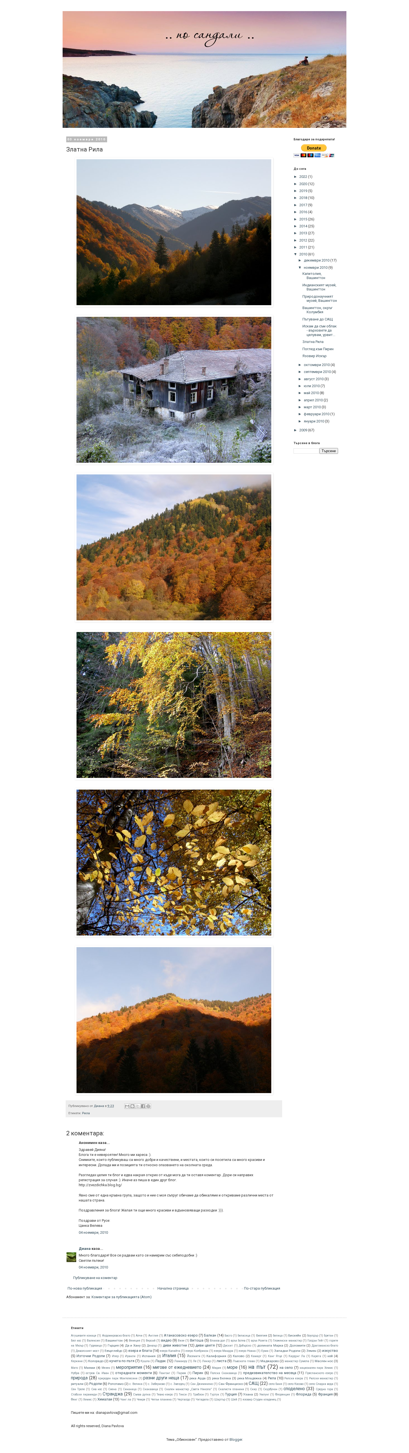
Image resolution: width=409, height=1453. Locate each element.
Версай (151, 1340)
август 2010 (314, 379)
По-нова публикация (85, 1288)
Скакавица (150, 1389)
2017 (303, 205)
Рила (86, 1113)
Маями (89, 1368)
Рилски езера (293, 1378)
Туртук (214, 1394)
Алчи (139, 1335)
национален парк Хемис (316, 1368)
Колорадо (96, 1361)
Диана (85, 1249)
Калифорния (216, 1356)
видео (166, 1340)
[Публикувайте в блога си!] (132, 1106)
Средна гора (324, 1389)
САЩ (254, 1383)
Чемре (141, 1399)
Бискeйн (294, 1335)
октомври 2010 (317, 365)
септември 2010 (318, 372)
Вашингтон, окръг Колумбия (317, 310)
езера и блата (140, 1350)
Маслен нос (324, 1361)
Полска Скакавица (223, 1373)
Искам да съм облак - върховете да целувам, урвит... (319, 330)
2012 (303, 240)
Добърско (245, 1345)
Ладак (160, 1361)
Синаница (130, 1389)
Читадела (202, 1399)
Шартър (219, 1399)
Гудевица (95, 1345)
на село (286, 1367)
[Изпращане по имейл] (127, 1106)
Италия (169, 1355)
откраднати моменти (133, 1373)
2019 (303, 191)
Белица (278, 1335)
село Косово (296, 1384)
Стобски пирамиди (84, 1394)
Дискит (228, 1345)
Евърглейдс (113, 1351)
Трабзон (198, 1394)
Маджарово (269, 1361)
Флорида (303, 1394)
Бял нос (76, 1340)
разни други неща (161, 1377)
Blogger (236, 1439)
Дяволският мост (87, 1351)
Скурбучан (270, 1389)
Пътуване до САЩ (317, 319)
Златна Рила (313, 342)
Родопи (95, 1384)
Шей (234, 1399)
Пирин (198, 1373)
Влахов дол (217, 1340)
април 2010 (314, 400)
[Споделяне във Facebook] (143, 1106)
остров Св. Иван (97, 1373)
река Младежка (249, 1378)
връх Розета (259, 1340)
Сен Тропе (78, 1389)
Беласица (244, 1335)
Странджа (113, 1394)
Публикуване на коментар (95, 1278)
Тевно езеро (164, 1394)
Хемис (87, 1399)
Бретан (328, 1335)
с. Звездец (178, 1384)
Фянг (74, 1399)
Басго (228, 1335)
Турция (231, 1394)
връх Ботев (238, 1340)
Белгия (261, 1335)
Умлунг (264, 1394)
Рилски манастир (321, 1378)
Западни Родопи (287, 1351)
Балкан (210, 1335)
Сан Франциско (230, 1384)
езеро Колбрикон (197, 1351)
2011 (303, 247)
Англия (153, 1335)
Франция (325, 1394)
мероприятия (129, 1367)
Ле (194, 1361)
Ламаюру (180, 1361)
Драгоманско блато (325, 1345)
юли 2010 (312, 386)
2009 (303, 430)
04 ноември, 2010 (93, 1232)
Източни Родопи (91, 1356)
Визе (181, 1340)
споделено (294, 1388)
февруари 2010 (317, 414)
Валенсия (93, 1340)
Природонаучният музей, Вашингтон (319, 298)
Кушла (145, 1361)
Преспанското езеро (319, 1373)
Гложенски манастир (287, 1340)
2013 (303, 233)
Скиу (253, 1389)
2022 (303, 177)
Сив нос (96, 1389)
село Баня (275, 1384)
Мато (74, 1368)
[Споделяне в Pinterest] (148, 1106)
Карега (316, 1356)
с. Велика (135, 1384)
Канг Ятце (275, 1356)
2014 (303, 226)
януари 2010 (314, 421)
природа (79, 1377)
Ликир (206, 1361)
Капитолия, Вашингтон (313, 276)
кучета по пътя (121, 1361)
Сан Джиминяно (201, 1384)
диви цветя (205, 1345)
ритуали (77, 1384)
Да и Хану (133, 1345)
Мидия (216, 1368)
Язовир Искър (314, 356)
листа (221, 1361)
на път (257, 1367)
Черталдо (183, 1399)
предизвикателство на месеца (269, 1373)
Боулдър (312, 1335)
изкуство (330, 1350)
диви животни (175, 1345)
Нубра (75, 1373)
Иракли (130, 1356)
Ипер (115, 1356)
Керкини (77, 1361)
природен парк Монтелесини (117, 1378)
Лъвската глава (244, 1361)
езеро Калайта (170, 1351)
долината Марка (270, 1345)
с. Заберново (156, 1384)
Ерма (264, 1351)
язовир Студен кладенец (259, 1399)
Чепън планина (161, 1399)
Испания (149, 1356)
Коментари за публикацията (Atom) (122, 1297)
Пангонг (164, 1373)
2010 (303, 254)
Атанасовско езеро (181, 1335)
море (232, 1367)
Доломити (297, 1345)
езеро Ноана (247, 1351)
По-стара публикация (262, 1288)
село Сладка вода (321, 1384)
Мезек (106, 1368)
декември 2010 (317, 260)
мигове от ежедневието (177, 1367)
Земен (311, 1351)
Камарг (256, 1356)
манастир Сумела (297, 1361)
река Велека (221, 1378)
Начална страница (173, 1288)
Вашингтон (114, 1340)
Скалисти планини (231, 1389)
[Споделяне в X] (138, 1106)
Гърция (113, 1345)
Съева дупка (142, 1394)
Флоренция (282, 1394)
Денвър (152, 1345)
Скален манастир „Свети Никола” (188, 1389)
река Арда (197, 1378)
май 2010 (312, 393)
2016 (303, 212)
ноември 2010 (316, 267)
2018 (303, 198)
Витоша (196, 1340)
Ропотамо (116, 1384)
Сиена (112, 1389)
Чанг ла (125, 1399)
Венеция (134, 1340)
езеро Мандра (223, 1351)
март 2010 (313, 407)
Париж (181, 1373)
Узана (248, 1394)
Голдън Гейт (315, 1340)
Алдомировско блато (116, 1335)
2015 (303, 219)
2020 (303, 184)
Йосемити (193, 1356)
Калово (238, 1356)
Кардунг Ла (297, 1356)
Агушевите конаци (83, 1335)
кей (330, 1356)
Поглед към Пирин (318, 349)
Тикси (183, 1394)
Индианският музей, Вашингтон (319, 287)
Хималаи (104, 1399)
